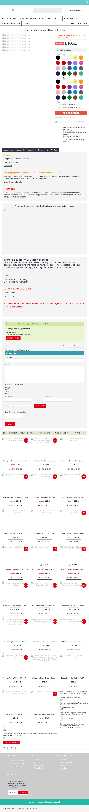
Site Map (37, 762)
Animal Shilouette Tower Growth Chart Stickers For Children (16, 714)
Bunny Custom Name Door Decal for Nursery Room (45, 497)
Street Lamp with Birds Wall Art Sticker (45, 569)
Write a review (79, 121)
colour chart (32, 206)
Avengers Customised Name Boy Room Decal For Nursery (16, 461)
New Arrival (78, 433)
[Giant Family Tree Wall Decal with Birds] (17, 37)
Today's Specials (11, 433)
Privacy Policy (38, 768)
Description (8, 150)
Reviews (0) (20, 150)
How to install (63, 765)
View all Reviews (11, 742)
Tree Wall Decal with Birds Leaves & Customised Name (74, 569)
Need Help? (63, 771)
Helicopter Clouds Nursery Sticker (15, 497)
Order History (63, 768)
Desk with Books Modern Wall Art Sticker (74, 678)
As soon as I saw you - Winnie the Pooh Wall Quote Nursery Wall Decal (74, 606)
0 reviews (68, 121)
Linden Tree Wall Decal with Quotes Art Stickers (16, 533)
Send (24, 792)
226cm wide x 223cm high (67, 104)
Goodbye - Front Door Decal (44, 714)
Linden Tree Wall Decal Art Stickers (74, 497)
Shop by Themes (39, 765)
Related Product (28, 433)
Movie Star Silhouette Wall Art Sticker (16, 606)
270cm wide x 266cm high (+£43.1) (70, 107)
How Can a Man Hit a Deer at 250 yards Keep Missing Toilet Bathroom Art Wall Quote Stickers (45, 461)
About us (37, 760)
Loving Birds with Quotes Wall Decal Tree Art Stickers (45, 533)
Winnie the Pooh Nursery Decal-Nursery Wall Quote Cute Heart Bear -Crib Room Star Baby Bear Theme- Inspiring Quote (45, 678)
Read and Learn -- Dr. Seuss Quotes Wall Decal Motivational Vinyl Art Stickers (45, 642)
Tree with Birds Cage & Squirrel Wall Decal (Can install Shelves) (45, 606)
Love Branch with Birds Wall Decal (15, 569)
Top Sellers (44, 433)
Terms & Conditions (40, 771)
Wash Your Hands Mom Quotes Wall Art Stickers (74, 461)
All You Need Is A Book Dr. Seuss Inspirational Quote (74, 642)
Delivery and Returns (36, 150)
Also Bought (61, 433)
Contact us (63, 760)
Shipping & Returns (65, 762)
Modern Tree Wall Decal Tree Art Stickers (16, 678)
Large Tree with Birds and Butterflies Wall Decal (74, 533)
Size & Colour (52, 150)
